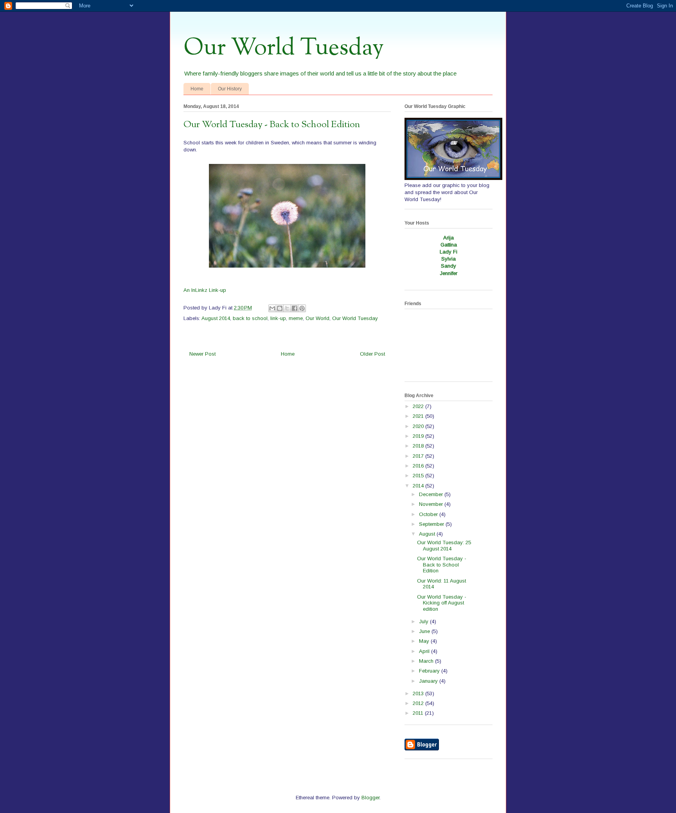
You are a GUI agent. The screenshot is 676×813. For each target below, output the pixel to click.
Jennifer (448, 273)
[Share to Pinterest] (302, 308)
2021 (419, 416)
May (425, 641)
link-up (278, 318)
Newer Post (202, 354)
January (429, 681)
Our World (317, 318)
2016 (419, 466)
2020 (419, 426)
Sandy (448, 266)
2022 (419, 406)
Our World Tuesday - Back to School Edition (441, 565)
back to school (250, 318)
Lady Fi (448, 252)
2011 (419, 713)
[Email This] (272, 308)
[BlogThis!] (280, 308)
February (430, 671)
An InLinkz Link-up (204, 290)
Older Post (372, 354)
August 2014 (215, 318)
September (432, 524)
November (431, 504)
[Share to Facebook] (294, 308)
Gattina (448, 245)
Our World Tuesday (283, 48)
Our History (230, 89)
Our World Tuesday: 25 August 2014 (444, 546)
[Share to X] (287, 308)
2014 (419, 486)
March (427, 661)
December (431, 494)
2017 (419, 456)
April (425, 651)
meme (296, 318)
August (428, 534)
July (424, 621)
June (425, 631)
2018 (419, 446)
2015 (419, 475)
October (429, 514)
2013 (419, 693)
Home (197, 89)
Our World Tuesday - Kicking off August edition (441, 603)
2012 (419, 703)
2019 (419, 436)
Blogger (370, 797)
